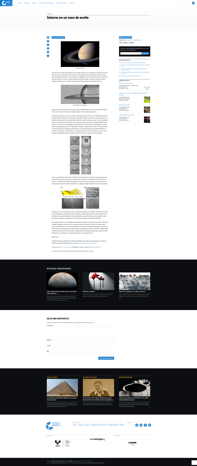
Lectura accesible (58, 37)
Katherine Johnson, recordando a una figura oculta (133, 62)
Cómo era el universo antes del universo (130, 76)
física (121, 42)
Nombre (49, 340)
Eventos (87, 425)
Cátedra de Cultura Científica (98, 425)
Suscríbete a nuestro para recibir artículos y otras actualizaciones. (134, 49)
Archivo (75, 425)
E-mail (49, 345)
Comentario (50, 325)
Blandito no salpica (89, 291)
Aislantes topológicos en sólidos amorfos (132, 291)
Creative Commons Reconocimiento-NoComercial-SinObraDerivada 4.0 (89, 462)
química (125, 42)
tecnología (131, 42)
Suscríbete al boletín (112, 425)
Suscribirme (145, 53)
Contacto (121, 425)
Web (48, 351)
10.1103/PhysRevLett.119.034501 (87, 243)
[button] (48, 37)
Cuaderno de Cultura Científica (58, 462)
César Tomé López (65, 247)
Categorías (81, 425)
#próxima (49, 14)
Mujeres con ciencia (90, 377)
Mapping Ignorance (95, 247)
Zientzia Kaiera (52, 377)
